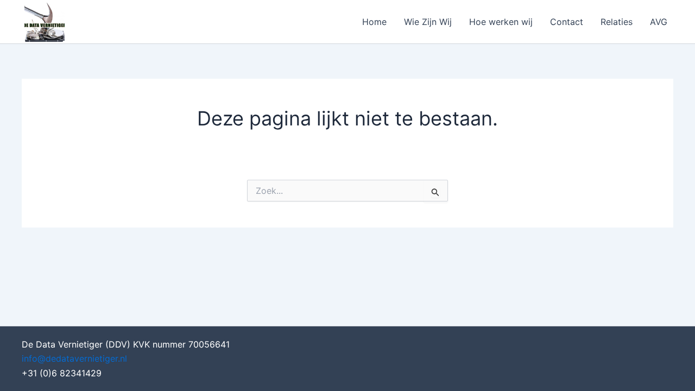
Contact (566, 21)
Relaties (617, 21)
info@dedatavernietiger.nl (74, 358)
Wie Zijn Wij (428, 21)
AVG (658, 21)
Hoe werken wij (501, 21)
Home (374, 21)
